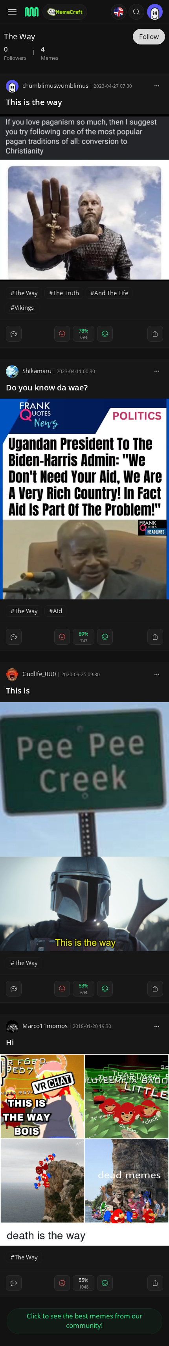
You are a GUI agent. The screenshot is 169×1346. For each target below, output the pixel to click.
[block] (157, 85)
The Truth (66, 293)
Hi (10, 1042)
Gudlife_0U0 (39, 674)
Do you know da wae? (47, 387)
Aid (57, 611)
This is (18, 690)
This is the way (34, 102)
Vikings (24, 307)
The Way (26, 293)
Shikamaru (36, 371)
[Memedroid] (31, 12)
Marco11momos (45, 1026)
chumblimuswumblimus (55, 85)
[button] (136, 12)
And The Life (111, 293)
